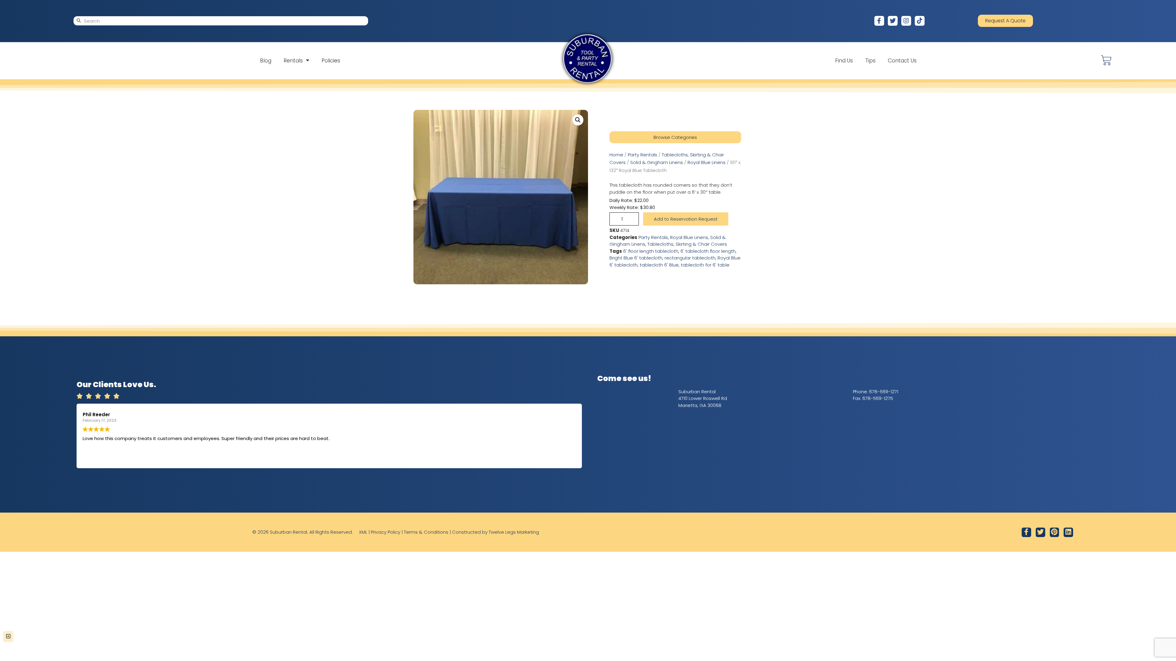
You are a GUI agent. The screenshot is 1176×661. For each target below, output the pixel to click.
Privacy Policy (385, 532)
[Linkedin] (1068, 532)
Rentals (293, 60)
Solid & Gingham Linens (656, 162)
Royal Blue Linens (707, 162)
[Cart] (1106, 60)
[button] (577, 119)
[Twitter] (893, 21)
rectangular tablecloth (690, 258)
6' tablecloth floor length (708, 251)
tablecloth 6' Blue (659, 265)
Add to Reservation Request (686, 219)
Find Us (844, 60)
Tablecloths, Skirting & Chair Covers (687, 244)
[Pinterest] (1054, 532)
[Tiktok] (920, 21)
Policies (331, 60)
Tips (870, 60)
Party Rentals (642, 154)
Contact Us (902, 60)
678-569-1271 (883, 391)
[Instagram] (906, 21)
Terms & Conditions (426, 532)
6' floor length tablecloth (650, 251)
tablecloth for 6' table (705, 265)
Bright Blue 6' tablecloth (635, 258)
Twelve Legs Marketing (514, 532)
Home (616, 154)
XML (363, 532)
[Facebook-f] (879, 21)
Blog (265, 60)
